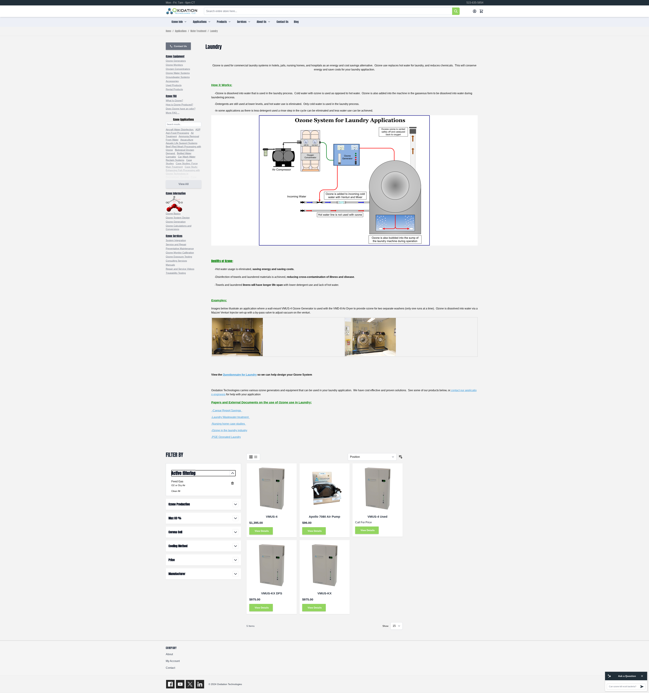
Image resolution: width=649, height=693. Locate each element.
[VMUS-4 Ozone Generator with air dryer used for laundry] (370, 336)
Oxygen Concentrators (178, 69)
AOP (197, 129)
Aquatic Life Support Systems (181, 143)
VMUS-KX (324, 593)
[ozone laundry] (344, 180)
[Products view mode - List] (256, 457)
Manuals (170, 264)
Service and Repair (176, 244)
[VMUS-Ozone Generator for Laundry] (237, 336)
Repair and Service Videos (180, 268)
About (169, 654)
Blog (296, 22)
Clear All (175, 491)
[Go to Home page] (182, 11)
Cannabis (171, 156)
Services (242, 22)
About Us (261, 22)
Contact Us (282, 22)
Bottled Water (184, 153)
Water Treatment (198, 31)
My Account (173, 661)
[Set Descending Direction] (401, 457)
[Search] (456, 11)
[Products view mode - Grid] (251, 457)
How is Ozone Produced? (179, 104)
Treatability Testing (176, 273)
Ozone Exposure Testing (179, 256)
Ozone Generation (176, 221)
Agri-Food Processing (177, 133)
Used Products (174, 85)
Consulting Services (176, 260)
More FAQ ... (173, 112)
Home (168, 31)
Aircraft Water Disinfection (180, 129)
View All (183, 184)
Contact (170, 667)
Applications (200, 22)
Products (222, 22)
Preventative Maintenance (180, 248)
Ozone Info (177, 22)
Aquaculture (186, 139)
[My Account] (475, 11)
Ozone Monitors (174, 64)
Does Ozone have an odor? (180, 108)
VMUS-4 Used (377, 516)
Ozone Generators (176, 60)
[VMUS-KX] (324, 565)
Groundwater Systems (178, 77)
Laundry (214, 31)
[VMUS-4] (271, 488)
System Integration (176, 240)
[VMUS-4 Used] (377, 488)
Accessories (172, 81)
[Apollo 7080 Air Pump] (324, 488)
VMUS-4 (271, 516)
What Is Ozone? (174, 100)
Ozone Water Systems (178, 73)
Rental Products (174, 89)
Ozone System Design (178, 217)
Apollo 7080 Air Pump (324, 516)
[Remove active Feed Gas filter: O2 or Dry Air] (232, 483)
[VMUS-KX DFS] (271, 565)
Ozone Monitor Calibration (180, 252)
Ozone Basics (173, 213)
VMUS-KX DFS (271, 593)
